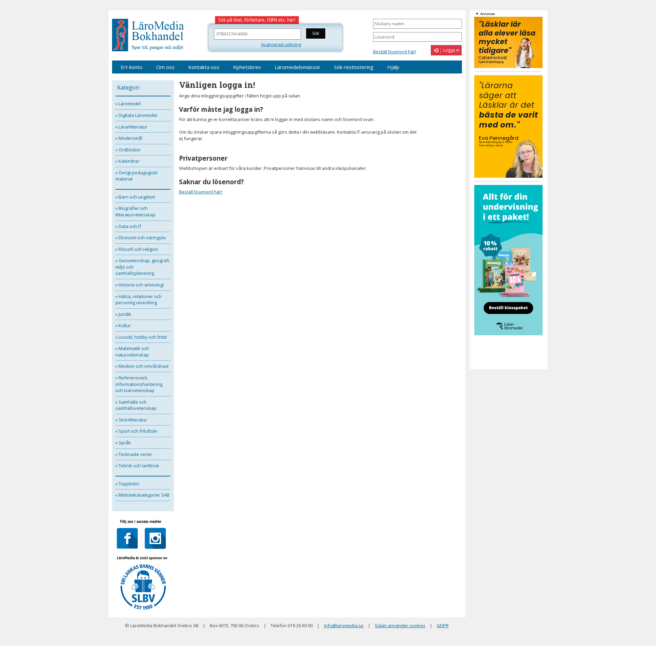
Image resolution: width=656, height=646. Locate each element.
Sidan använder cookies (400, 625)
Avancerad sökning (281, 44)
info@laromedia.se (344, 625)
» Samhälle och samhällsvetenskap (135, 405)
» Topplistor (127, 484)
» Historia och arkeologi (139, 285)
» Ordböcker (128, 150)
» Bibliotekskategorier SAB (142, 495)
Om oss (165, 67)
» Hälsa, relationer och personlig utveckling (138, 299)
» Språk (123, 443)
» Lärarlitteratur (131, 127)
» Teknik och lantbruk (137, 465)
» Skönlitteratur (131, 420)
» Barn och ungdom (135, 197)
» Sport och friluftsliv (136, 431)
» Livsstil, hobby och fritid (141, 337)
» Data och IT (128, 226)
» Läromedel (128, 103)
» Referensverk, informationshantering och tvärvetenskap (138, 384)
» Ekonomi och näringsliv (140, 237)
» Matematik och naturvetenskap (132, 351)
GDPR (443, 625)
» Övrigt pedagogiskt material (136, 176)
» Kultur (123, 325)
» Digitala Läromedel (136, 115)
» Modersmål (128, 138)
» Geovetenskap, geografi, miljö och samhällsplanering (142, 266)
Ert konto (131, 67)
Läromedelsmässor (297, 67)
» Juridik (123, 314)
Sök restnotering (353, 67)
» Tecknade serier (133, 454)
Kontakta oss (203, 67)
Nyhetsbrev (247, 67)
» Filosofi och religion (136, 249)
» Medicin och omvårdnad (141, 366)
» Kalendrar (127, 161)
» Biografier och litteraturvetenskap (135, 211)
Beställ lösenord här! (394, 52)
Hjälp (393, 67)
